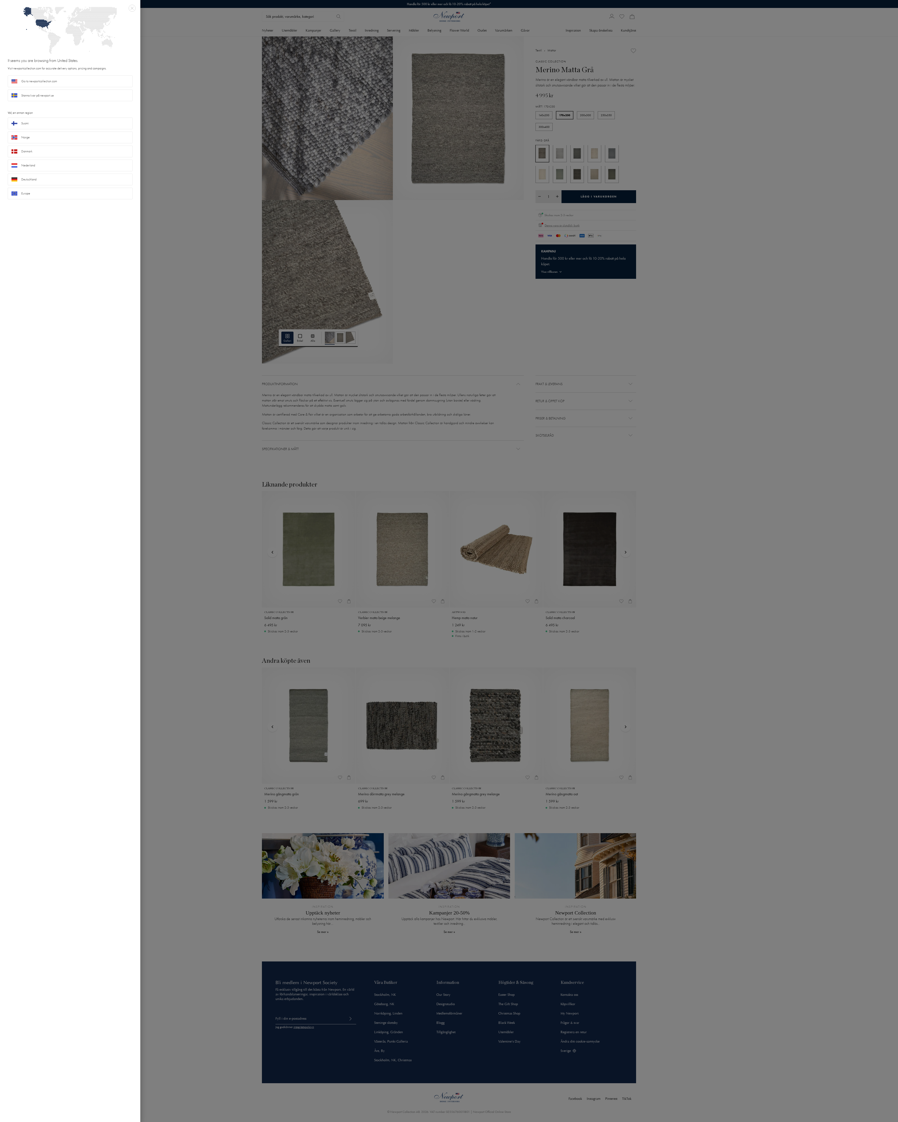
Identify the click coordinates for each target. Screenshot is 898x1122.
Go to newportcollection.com (39, 81)
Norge (25, 137)
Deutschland (28, 179)
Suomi (25, 123)
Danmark (27, 151)
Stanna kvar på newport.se (37, 95)
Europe (25, 193)
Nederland (28, 165)
